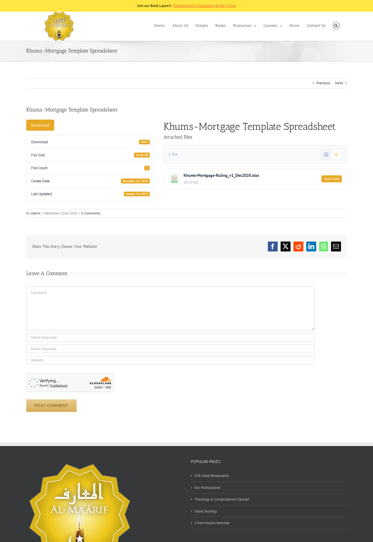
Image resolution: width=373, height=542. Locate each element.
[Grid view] (326, 154)
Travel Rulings (205, 511)
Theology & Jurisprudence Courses (221, 499)
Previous (323, 83)
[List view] (336, 154)
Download (40, 125)
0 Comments (90, 213)
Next (339, 83)
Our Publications (207, 487)
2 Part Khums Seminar (211, 522)
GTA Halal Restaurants (211, 475)
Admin (36, 213)
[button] (336, 25)
